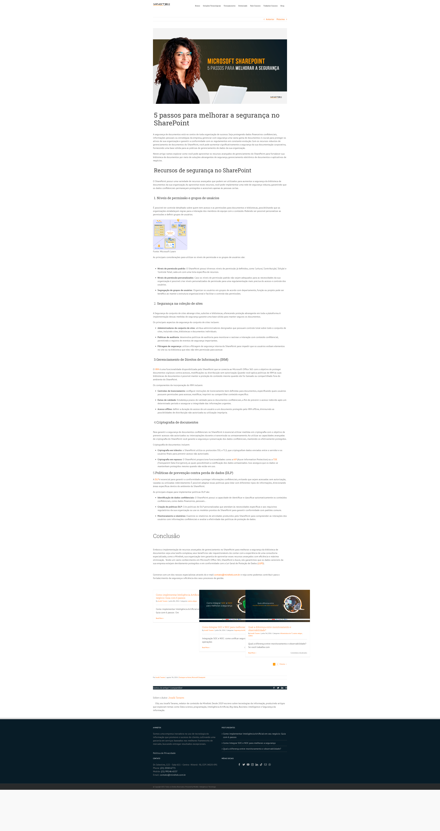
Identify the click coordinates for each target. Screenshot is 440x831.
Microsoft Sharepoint (198, 677)
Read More (159, 618)
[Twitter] (243, 764)
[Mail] (265, 764)
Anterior (270, 19)
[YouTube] (248, 764)
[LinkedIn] (257, 764)
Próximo (280, 19)
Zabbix (250, 636)
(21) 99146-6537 (169, 771)
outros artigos (192, 601)
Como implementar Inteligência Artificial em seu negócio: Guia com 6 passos (182, 596)
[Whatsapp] (270, 764)
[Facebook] (239, 764)
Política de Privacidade (164, 753)
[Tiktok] (261, 764)
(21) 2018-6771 (168, 767)
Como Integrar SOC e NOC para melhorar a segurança (230, 627)
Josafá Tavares (163, 601)
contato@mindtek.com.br (173, 774)
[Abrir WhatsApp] (434, 825)
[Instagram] (252, 764)
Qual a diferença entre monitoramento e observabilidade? (252, 748)
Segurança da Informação (242, 630)
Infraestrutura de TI (286, 633)
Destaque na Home (185, 677)
